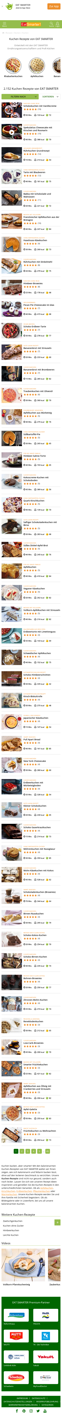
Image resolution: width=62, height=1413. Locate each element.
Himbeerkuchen (11, 1230)
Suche (51, 26)
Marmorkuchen (9, 1194)
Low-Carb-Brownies (33, 1043)
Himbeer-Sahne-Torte (34, 455)
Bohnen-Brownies (32, 978)
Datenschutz (38, 1398)
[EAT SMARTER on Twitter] (38, 1411)
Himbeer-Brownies (33, 283)
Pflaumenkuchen (41, 1191)
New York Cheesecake (34, 761)
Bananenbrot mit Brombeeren (38, 369)
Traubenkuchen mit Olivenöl (38, 391)
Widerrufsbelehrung (47, 1401)
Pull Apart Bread (31, 739)
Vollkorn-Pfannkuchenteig (16, 1284)
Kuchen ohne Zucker (13, 1225)
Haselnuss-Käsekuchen (35, 240)
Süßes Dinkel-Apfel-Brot (35, 545)
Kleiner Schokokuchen (34, 805)
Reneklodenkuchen (33, 1021)
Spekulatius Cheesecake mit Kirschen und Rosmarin (37, 129)
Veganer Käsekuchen (34, 588)
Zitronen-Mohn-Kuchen (35, 999)
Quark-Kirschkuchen (33, 500)
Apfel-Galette (30, 1109)
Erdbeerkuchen (24, 1191)
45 (47, 1151)
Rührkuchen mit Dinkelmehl (37, 261)
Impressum (22, 1398)
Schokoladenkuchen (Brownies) (39, 892)
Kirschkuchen (8, 1191)
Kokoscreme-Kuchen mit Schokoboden (36, 479)
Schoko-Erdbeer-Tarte (34, 326)
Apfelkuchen (37, 76)
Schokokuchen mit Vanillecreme (39, 105)
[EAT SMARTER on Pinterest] (24, 1411)
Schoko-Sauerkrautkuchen (37, 827)
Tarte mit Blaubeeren (34, 172)
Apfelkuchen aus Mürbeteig (37, 412)
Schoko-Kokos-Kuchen (34, 935)
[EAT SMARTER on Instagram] (31, 1411)
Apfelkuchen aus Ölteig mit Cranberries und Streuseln (37, 1087)
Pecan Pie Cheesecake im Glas (38, 304)
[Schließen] (2, 6)
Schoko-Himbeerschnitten (36, 674)
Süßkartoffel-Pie (31, 434)
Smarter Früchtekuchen (35, 1064)
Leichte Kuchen (11, 1235)
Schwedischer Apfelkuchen (37, 653)
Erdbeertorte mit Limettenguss (39, 631)
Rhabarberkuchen (13, 76)
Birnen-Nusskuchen (33, 913)
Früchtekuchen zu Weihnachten (39, 1130)
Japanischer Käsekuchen (35, 717)
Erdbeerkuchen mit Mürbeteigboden (33, 784)
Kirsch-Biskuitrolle (32, 696)
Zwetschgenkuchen (12, 1221)
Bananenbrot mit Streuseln (37, 348)
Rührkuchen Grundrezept (36, 150)
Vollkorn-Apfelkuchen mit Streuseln (41, 610)
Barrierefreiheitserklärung (23, 1405)
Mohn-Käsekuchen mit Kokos (38, 870)
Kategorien (47, 1405)
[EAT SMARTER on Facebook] (17, 1411)
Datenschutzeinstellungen (18, 1401)
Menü (4, 26)
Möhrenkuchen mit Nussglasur (39, 848)
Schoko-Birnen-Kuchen (35, 956)
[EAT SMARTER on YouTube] (45, 1411)
